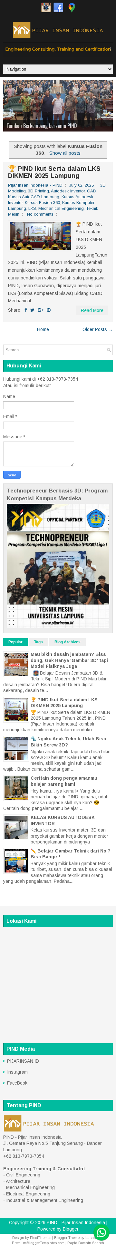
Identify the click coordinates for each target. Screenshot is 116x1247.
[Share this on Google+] (40, 310)
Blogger (71, 1229)
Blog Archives (67, 642)
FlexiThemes (40, 1238)
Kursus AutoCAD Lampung (33, 196)
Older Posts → (97, 329)
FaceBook (17, 1083)
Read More (92, 310)
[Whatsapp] (101, 1232)
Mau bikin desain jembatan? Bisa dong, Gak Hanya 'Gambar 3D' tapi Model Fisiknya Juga (69, 660)
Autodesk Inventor (68, 191)
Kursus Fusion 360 (42, 202)
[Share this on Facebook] (26, 310)
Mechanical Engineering (61, 208)
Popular (15, 642)
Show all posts (64, 153)
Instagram (17, 1072)
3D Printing (38, 191)
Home (43, 329)
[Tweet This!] (32, 310)
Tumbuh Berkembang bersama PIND (41, 126)
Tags (38, 642)
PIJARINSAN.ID (23, 1061)
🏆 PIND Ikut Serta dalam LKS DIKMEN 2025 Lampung (54, 172)
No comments (40, 214)
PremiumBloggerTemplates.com (38, 1243)
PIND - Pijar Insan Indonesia (76, 1222)
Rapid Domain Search (85, 1243)
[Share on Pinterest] (48, 310)
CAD (91, 191)
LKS (32, 208)
